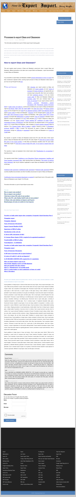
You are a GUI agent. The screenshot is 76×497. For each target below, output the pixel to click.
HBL (17, 128)
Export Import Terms (25, 456)
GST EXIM (23, 479)
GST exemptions (24, 477)
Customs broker (16, 126)
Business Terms (24, 465)
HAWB (12, 128)
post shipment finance (48, 110)
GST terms (40, 479)
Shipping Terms (59, 465)
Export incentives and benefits (44, 456)
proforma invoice (38, 95)
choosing (32, 87)
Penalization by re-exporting (44, 151)
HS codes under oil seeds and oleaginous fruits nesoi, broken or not (64, 195)
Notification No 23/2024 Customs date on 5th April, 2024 (64, 117)
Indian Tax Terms (59, 479)
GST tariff (40, 477)
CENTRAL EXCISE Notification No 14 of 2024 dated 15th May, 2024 (64, 86)
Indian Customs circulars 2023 (62, 482)
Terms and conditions (60, 486)
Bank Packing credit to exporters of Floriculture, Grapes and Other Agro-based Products (64, 180)
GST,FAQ (58, 472)
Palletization (20, 116)
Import (8, 11)
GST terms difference (7, 482)
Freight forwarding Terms (8, 465)
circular (39, 484)
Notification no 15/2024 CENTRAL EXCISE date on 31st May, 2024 (64, 82)
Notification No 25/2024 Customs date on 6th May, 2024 (64, 108)
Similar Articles (60, 22)
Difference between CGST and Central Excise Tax (63, 200)
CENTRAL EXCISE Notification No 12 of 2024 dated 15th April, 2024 (64, 95)
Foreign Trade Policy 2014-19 (62, 463)
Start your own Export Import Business (46, 458)
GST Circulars (6, 479)
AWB (33, 126)
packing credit (36, 110)
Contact (67, 11)
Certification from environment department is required (19, 177)
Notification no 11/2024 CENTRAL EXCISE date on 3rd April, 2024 (64, 99)
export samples (39, 89)
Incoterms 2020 (43, 11)
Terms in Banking (42, 465)
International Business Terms (9, 470)
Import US (5, 456)
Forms (22, 463)
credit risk (49, 112)
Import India (58, 454)
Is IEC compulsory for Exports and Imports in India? (64, 189)
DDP (28, 108)
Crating (27, 116)
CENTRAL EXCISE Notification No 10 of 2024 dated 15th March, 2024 (64, 104)
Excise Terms (59, 468)
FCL (25, 118)
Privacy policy (59, 484)
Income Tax (5, 463)
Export (13, 11)
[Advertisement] (29, 24)
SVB (57, 470)
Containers (58, 461)
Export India (40, 454)
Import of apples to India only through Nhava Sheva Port (63, 209)
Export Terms (23, 468)
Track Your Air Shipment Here (63, 121)
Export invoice (20, 120)
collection (19, 130)
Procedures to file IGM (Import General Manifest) (63, 222)
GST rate (58, 477)
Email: (5, 403)
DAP (25, 108)
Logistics (58, 475)
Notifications (23, 470)
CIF (22, 108)
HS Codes (23, 472)
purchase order (31, 99)
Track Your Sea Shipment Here (63, 124)
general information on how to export (41, 77)
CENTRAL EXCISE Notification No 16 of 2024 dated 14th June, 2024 (64, 77)
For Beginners (41, 451)
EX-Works (11, 108)
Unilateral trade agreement (11, 169)
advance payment (33, 103)
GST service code (6, 477)
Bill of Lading (21, 11)
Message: (6, 407)
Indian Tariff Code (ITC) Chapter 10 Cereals (64, 218)
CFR (19, 108)
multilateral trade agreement (26, 169)
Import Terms (5, 468)
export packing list (30, 120)
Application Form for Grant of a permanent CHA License (63, 204)
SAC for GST (23, 475)
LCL (35, 118)
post (21, 81)
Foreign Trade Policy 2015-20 (27, 458)
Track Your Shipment (60, 451)
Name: (5, 400)
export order (30, 97)
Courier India (5, 484)
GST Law (40, 472)
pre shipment (28, 110)
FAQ (57, 456)
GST (39, 470)
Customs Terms (41, 468)
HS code (58, 458)
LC (9, 124)
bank (22, 110)
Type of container (39, 116)
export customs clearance (42, 124)
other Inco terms (38, 108)
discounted (7, 130)
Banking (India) (6, 461)
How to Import (41, 461)
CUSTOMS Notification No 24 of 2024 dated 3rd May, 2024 (63, 113)
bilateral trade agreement (42, 169)
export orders (11, 112)
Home (3, 11)
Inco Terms (23, 454)
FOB (16, 108)
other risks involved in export (15, 114)
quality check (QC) (44, 114)
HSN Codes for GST (7, 475)
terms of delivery (39, 91)
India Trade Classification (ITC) (27, 461)
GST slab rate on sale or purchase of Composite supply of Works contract (64, 185)
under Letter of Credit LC (16, 106)
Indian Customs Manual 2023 (56, 11)
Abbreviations (5, 454)
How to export (21, 39)
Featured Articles (61, 175)
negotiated (26, 130)
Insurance (31, 112)
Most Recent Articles (61, 73)
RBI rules (35, 11)
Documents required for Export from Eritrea (64, 213)
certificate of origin (43, 120)
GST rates (28, 11)
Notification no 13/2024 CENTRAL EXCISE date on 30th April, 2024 (64, 90)
